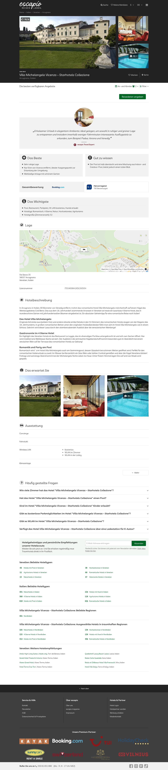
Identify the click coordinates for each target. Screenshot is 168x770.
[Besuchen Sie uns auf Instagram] (136, 766)
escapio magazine (73, 709)
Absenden (138, 543)
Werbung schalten (116, 713)
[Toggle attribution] (145, 269)
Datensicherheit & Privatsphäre (34, 716)
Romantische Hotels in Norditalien (100, 639)
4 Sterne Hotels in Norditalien (32, 634)
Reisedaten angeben (132, 96)
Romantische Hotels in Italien (98, 601)
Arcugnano (46, 12)
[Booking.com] (67, 741)
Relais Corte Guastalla (93, 658)
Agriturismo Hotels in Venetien (33, 572)
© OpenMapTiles (115, 269)
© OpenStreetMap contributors (133, 269)
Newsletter (26, 709)
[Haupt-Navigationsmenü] (147, 5)
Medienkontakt (115, 716)
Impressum (70, 713)
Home (21, 12)
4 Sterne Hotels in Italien (30, 596)
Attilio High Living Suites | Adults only (33, 654)
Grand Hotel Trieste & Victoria (30, 658)
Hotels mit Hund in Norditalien (98, 634)
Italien (28, 12)
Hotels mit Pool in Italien (30, 601)
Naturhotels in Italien (29, 592)
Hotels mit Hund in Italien (96, 592)
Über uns (69, 705)
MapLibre (104, 269)
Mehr (136, 472)
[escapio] (30, 5)
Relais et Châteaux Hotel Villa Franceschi (100, 662)
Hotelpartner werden (118, 709)
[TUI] (100, 741)
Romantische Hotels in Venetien (99, 572)
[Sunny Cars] (34, 754)
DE (138, 5)
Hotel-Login (114, 705)
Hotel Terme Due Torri (27, 667)
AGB (23, 713)
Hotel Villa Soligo (91, 667)
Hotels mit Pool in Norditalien (32, 639)
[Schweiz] (67, 754)
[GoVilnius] (133, 754)
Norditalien (25, 616)
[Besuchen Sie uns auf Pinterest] (141, 766)
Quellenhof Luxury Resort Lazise (97, 654)
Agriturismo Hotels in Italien (97, 596)
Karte (146, 75)
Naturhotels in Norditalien (31, 630)
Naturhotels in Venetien (30, 577)
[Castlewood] (100, 754)
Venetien (36, 12)
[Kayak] (34, 741)
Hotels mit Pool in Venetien (32, 568)
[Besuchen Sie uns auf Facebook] (131, 766)
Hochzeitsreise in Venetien (97, 568)
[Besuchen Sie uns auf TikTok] (146, 766)
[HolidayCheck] (133, 741)
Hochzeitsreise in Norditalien (98, 630)
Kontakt (25, 705)
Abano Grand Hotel (26, 662)
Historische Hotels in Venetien (98, 577)
